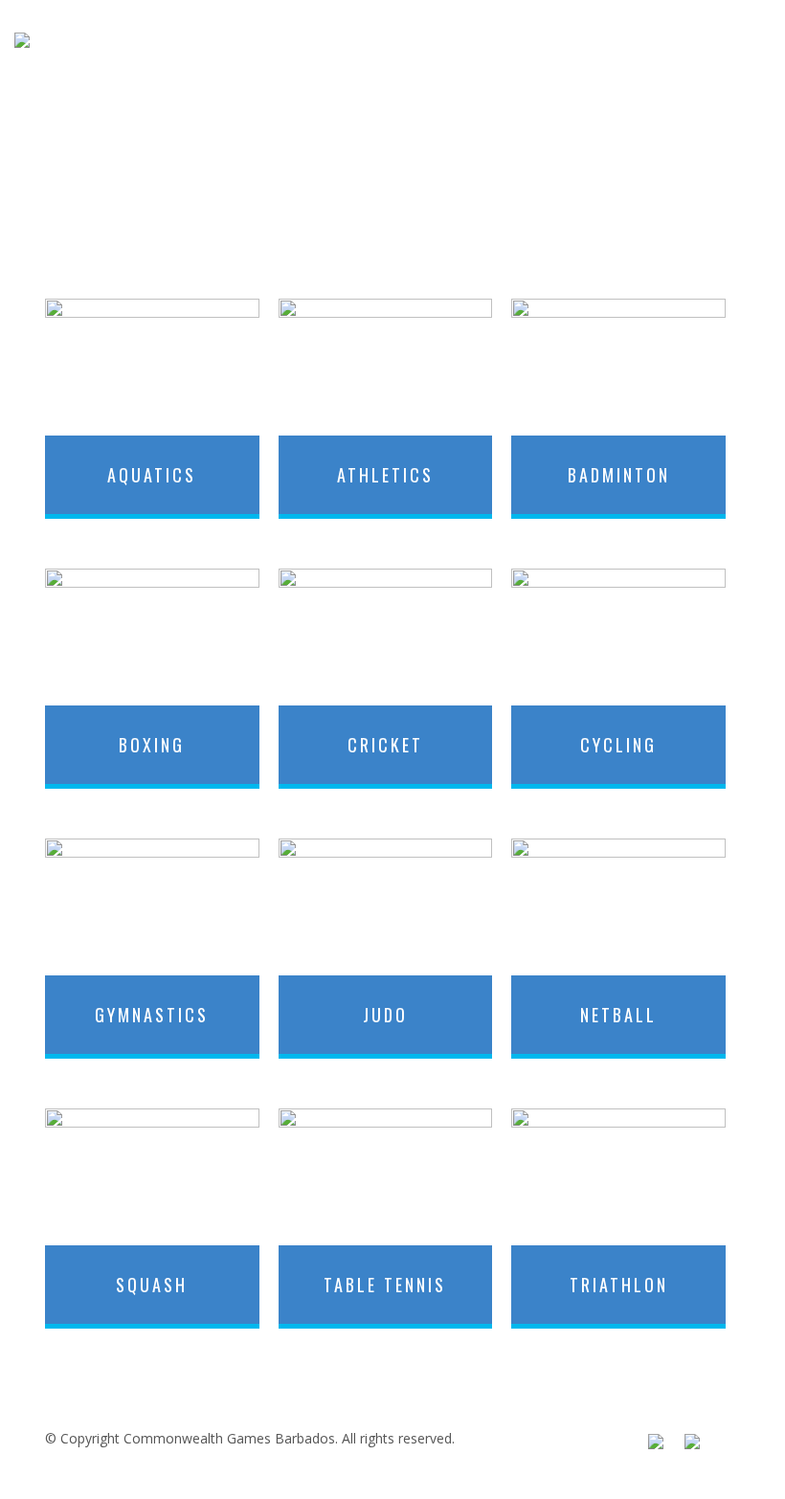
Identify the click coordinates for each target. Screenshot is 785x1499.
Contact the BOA (701, 41)
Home (274, 41)
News (580, 41)
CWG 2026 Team (386, 41)
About (504, 41)
